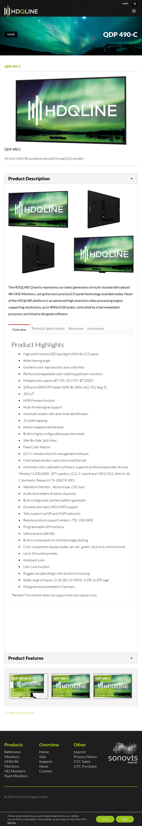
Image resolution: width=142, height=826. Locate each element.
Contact (45, 771)
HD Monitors (15, 771)
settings (11, 822)
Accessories (95, 328)
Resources (76, 328)
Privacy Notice (85, 756)
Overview (19, 329)
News (43, 766)
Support (45, 761)
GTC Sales (82, 761)
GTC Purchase (85, 766)
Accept (105, 819)
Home (44, 752)
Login (125, 3)
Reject (124, 819)
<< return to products (19, 713)
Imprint (80, 752)
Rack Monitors (16, 776)
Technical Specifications (48, 328)
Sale (42, 756)
